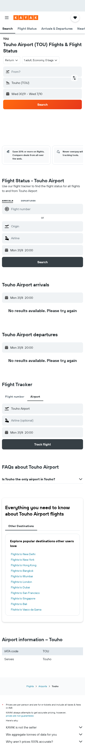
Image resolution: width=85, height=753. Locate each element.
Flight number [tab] (14, 396)
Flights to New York (22, 559)
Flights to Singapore (23, 598)
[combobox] (46, 226)
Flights (30, 686)
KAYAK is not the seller (21, 727)
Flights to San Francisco (25, 593)
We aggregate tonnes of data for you (31, 734)
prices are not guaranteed (19, 715)
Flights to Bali (19, 604)
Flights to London (21, 582)
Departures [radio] (28, 200)
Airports (43, 686)
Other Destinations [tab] (21, 526)
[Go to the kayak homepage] (25, 17)
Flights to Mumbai (22, 576)
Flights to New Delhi (23, 554)
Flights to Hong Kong (23, 565)
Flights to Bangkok (22, 571)
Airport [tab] (35, 396)
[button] (6, 17)
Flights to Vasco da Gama (26, 609)
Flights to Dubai (20, 587)
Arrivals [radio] (7, 200)
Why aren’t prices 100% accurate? (29, 742)
